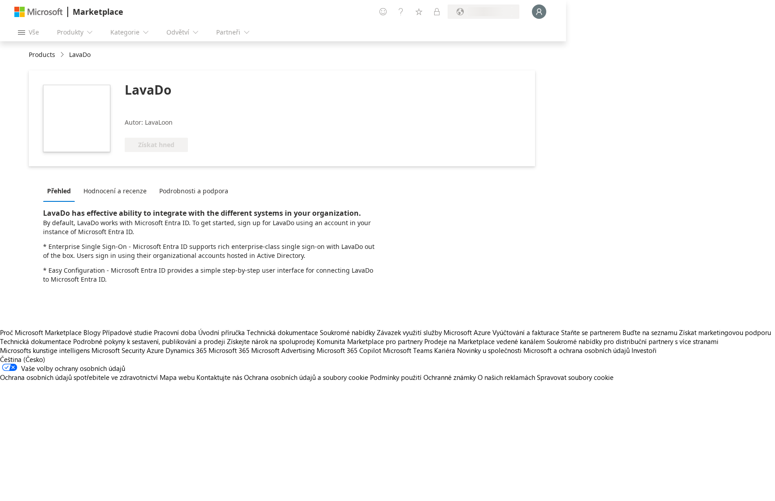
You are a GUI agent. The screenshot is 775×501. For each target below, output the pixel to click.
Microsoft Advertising (283, 350)
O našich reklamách (506, 377)
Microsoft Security (118, 350)
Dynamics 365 (186, 350)
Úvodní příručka (221, 332)
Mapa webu (177, 377)
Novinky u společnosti (489, 350)
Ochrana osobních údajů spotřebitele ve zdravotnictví (79, 377)
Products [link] (42, 54)
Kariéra (444, 350)
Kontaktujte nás (219, 377)
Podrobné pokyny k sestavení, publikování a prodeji (149, 341)
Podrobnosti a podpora (193, 191)
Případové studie (127, 332)
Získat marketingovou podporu (725, 332)
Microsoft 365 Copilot (349, 350)
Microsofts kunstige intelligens (45, 350)
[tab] (61, 190)
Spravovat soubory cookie (575, 377)
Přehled (59, 191)
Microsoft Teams (407, 350)
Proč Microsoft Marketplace (41, 332)
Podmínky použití (396, 377)
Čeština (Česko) (22, 359)
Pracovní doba (175, 332)
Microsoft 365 (229, 350)
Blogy (91, 332)
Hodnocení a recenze (115, 191)
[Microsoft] (38, 12)
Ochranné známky (449, 377)
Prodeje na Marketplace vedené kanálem (484, 341)
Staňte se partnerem (591, 332)
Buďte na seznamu (650, 332)
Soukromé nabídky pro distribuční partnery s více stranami (632, 341)
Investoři (644, 350)
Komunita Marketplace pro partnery (369, 341)
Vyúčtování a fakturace (525, 332)
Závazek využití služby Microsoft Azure (434, 332)
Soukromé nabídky (347, 332)
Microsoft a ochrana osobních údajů (576, 350)
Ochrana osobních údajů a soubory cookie (306, 377)
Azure (155, 350)
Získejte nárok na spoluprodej (271, 341)
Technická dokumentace (282, 332)
